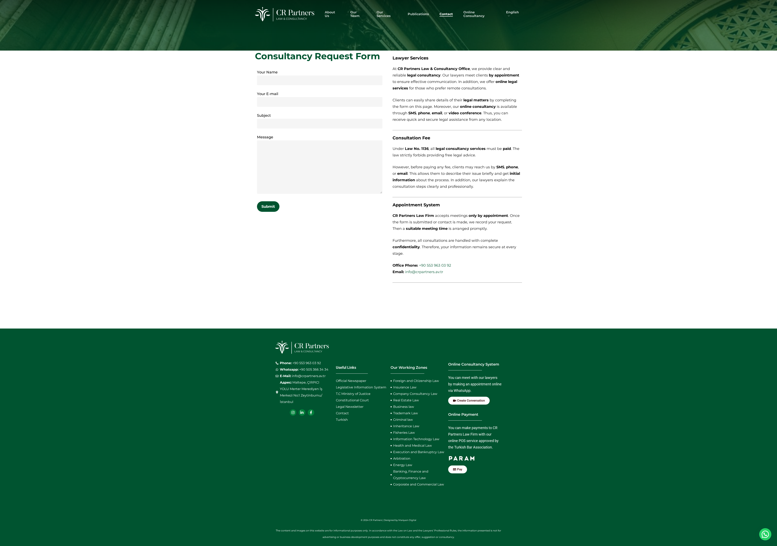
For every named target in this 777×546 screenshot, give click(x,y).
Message (265, 137)
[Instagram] (293, 412)
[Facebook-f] (311, 412)
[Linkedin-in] (302, 412)
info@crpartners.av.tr (424, 272)
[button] (765, 534)
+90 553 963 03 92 (435, 265)
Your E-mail (267, 94)
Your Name (267, 72)
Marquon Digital (407, 520)
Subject (264, 115)
